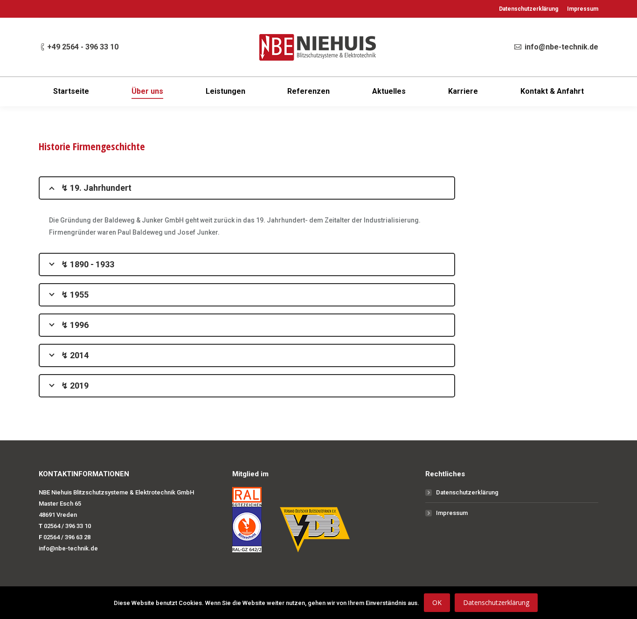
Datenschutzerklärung (467, 492)
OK (437, 602)
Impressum (452, 512)
